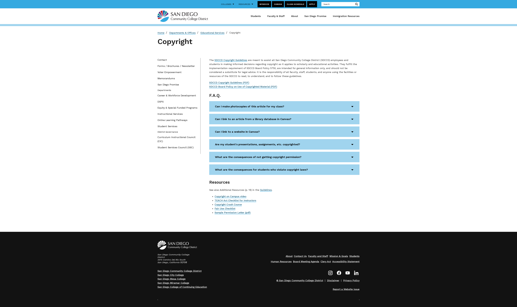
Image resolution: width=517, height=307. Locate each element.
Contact (162, 60)
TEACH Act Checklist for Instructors (235, 200)
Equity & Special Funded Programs (177, 107)
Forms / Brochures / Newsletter (176, 66)
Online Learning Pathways (172, 120)
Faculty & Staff (276, 16)
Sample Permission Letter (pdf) (233, 212)
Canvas (278, 4)
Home (161, 32)
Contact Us (300, 256)
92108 (183, 262)
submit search (356, 4)
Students (256, 16)
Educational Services (212, 32)
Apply (312, 4)
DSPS (161, 101)
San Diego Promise (315, 16)
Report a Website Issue (346, 289)
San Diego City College (171, 275)
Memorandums (166, 78)
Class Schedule (295, 4)
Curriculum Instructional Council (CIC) (176, 139)
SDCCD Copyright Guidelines (230, 60)
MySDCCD (264, 4)
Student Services (167, 126)
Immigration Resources (346, 16)
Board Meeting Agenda (306, 261)
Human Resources (281, 261)
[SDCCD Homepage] (183, 16)
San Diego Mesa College (172, 279)
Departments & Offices (182, 32)
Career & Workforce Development (177, 95)
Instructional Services (170, 114)
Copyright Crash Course (228, 204)
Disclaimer (333, 280)
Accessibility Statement (345, 261)
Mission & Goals (338, 256)
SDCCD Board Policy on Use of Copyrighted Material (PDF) (243, 86)
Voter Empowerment (169, 72)
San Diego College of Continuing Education (182, 287)
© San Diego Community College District (299, 280)
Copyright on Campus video (230, 196)
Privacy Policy (351, 280)
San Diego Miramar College (173, 283)
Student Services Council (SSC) (176, 147)
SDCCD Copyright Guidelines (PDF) (229, 82)
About (294, 16)
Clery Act (326, 261)
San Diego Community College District (180, 271)
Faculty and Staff (318, 256)
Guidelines (266, 190)
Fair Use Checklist (225, 208)
